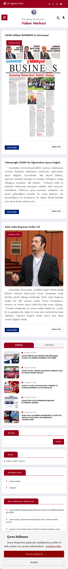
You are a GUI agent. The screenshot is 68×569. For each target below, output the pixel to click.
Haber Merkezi (34, 23)
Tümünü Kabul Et (34, 554)
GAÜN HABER (14, 481)
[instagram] (57, 4)
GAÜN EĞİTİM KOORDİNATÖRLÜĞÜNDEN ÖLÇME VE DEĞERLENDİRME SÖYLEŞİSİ (40, 357)
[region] (34, 550)
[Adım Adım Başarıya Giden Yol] (34, 258)
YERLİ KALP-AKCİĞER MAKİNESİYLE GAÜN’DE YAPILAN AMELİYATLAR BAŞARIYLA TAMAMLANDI (42, 417)
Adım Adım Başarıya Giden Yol (22, 227)
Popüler (49, 345)
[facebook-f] (49, 4)
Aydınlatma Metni (53, 546)
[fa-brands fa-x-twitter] (53, 4)
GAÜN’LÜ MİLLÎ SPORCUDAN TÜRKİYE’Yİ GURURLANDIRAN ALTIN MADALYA (39, 387)
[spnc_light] (64, 18)
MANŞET (12, 488)
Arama (11, 433)
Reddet (34, 562)
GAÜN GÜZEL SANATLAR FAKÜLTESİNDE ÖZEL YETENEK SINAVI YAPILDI (42, 372)
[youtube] (61, 4)
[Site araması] (58, 18)
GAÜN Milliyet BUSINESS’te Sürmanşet (27, 35)
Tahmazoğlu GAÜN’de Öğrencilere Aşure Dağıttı (32, 162)
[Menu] (4, 17)
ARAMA (58, 441)
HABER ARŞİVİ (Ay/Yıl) (15, 461)
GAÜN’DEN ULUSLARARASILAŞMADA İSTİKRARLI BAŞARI (38, 402)
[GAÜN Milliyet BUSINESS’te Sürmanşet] (34, 87)
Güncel (19, 345)
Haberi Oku (56, 147)
